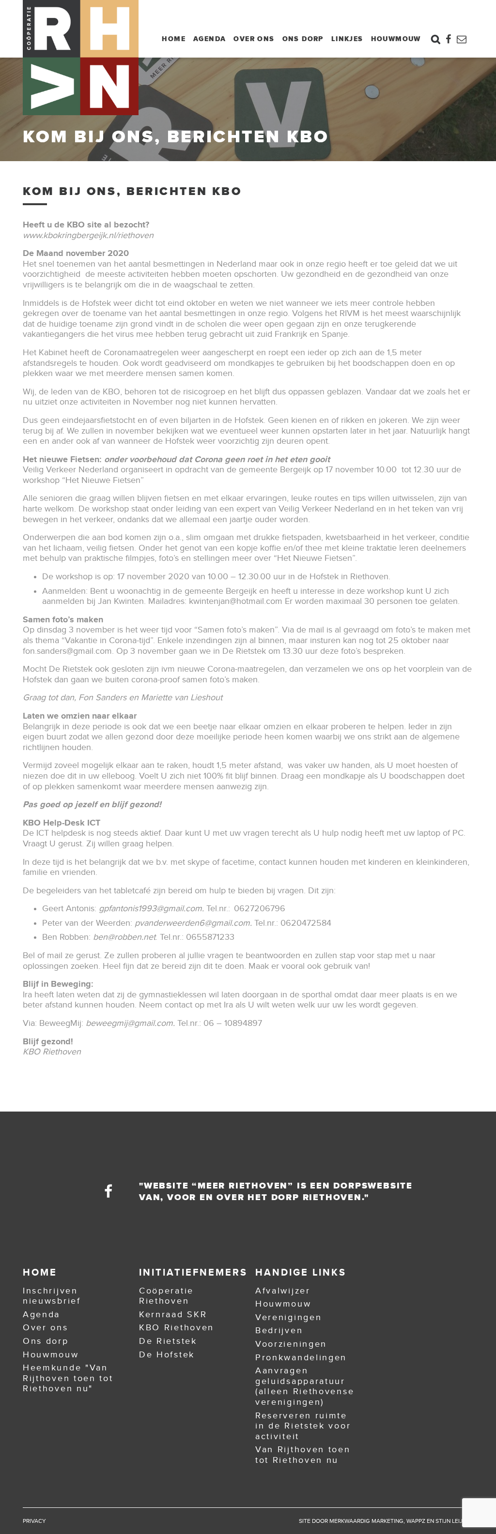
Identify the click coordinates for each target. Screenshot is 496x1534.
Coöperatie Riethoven (166, 1296)
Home (174, 39)
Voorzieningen (291, 1344)
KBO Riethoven (176, 1327)
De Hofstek (167, 1354)
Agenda (209, 39)
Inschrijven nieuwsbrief (52, 1296)
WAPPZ (415, 1521)
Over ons (253, 39)
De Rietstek (168, 1341)
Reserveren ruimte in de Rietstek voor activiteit (303, 1426)
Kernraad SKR (173, 1314)
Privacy (34, 1521)
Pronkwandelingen (301, 1357)
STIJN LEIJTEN (454, 1521)
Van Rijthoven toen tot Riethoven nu (303, 1454)
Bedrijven (279, 1330)
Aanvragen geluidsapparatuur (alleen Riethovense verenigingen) (304, 1386)
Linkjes (347, 39)
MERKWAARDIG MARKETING (366, 1521)
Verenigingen (288, 1317)
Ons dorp (303, 39)
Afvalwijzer (282, 1290)
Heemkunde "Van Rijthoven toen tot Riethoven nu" (68, 1378)
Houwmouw (396, 39)
